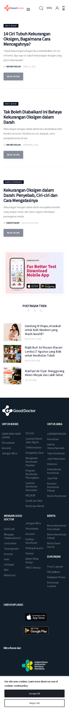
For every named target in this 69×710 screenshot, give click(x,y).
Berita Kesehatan (56, 496)
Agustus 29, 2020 (30, 222)
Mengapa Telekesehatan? (12, 536)
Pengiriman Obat (34, 452)
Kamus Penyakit (13, 182)
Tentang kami (11, 548)
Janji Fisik (52, 478)
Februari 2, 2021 (30, 144)
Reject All (34, 703)
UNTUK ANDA (54, 424)
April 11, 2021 (29, 66)
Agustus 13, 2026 (33, 339)
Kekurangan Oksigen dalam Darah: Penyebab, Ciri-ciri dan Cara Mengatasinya (30, 195)
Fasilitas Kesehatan (31, 541)
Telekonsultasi (33, 447)
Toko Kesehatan (56, 453)
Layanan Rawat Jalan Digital (33, 440)
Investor (8, 554)
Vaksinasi (52, 464)
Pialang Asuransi (34, 548)
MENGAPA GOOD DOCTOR (13, 517)
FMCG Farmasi (33, 567)
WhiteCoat (10, 575)
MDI (6, 570)
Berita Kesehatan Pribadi (56, 536)
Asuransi (6, 448)
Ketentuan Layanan (53, 584)
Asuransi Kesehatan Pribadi (53, 487)
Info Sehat (11, 25)
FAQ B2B (30, 495)
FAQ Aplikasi (53, 572)
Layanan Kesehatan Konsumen (31, 486)
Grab (6, 559)
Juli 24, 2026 (30, 380)
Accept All (34, 693)
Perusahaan (8, 442)
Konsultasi (53, 439)
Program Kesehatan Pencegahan (32, 474)
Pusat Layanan (55, 566)
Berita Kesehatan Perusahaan (56, 527)
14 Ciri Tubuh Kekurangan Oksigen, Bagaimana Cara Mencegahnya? (27, 39)
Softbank (9, 564)
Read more (13, 76)
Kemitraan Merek (34, 506)
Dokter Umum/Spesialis (55, 446)
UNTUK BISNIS (10, 424)
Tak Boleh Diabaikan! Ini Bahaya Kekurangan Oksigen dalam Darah (33, 117)
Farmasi (29, 553)
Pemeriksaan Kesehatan (54, 471)
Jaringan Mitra (9, 453)
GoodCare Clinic (34, 500)
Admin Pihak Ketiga (32, 560)
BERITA (51, 515)
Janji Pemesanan (56, 458)
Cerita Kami (10, 543)
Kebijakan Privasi (56, 577)
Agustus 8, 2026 (32, 360)
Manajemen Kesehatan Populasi (31, 461)
